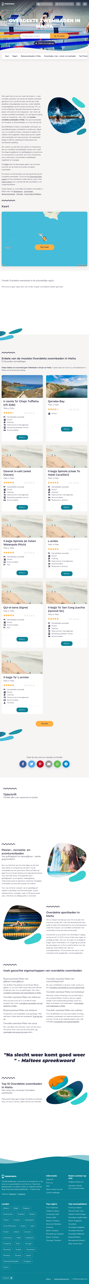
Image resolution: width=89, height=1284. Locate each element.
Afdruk (48, 1279)
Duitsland (21, 1214)
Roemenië (7, 1249)
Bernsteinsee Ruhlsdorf (76, 1240)
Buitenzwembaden (8, 194)
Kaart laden (44, 247)
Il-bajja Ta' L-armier (16, 677)
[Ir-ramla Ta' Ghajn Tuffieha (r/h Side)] (22, 386)
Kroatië (6, 1232)
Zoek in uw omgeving (46, 43)
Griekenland (29, 1220)
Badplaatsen (18, 191)
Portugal (28, 1244)
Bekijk (21, 437)
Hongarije (27, 1261)
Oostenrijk (7, 1244)
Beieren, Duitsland (52, 1221)
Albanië (6, 1208)
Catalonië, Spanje (52, 1211)
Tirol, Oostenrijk (52, 1208)
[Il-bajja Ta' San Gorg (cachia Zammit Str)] (66, 592)
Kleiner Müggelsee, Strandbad (75, 1222)
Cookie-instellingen (53, 1193)
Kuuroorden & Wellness (32, 194)
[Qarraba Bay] (66, 386)
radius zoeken (7, 182)
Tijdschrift (49, 1179)
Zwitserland (30, 1249)
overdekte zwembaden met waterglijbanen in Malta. (22, 993)
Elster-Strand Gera (75, 1244)
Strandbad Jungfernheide (77, 1217)
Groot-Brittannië (9, 1226)
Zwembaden (28, 191)
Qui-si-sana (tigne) (15, 607)
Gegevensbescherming (61, 1279)
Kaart (7, 56)
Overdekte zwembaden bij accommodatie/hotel (66, 988)
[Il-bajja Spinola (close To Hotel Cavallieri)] (66, 456)
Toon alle (44, 724)
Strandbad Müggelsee (76, 1227)
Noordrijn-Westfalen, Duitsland (53, 1225)
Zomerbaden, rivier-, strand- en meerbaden (60, 56)
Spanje (28, 1255)
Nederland (29, 1238)
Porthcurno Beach (75, 1208)
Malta (44, 15)
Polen (18, 1244)
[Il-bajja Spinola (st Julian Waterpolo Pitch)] (22, 526)
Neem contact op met (54, 1189)
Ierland (23, 1226)
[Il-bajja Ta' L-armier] (22, 662)
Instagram (21, 1194)
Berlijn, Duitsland (52, 1231)
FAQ (48, 1186)
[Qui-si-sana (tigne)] (22, 592)
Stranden (19, 194)
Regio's (15, 56)
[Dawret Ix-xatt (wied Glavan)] (22, 456)
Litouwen (27, 1232)
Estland (32, 1214)
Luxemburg (7, 1238)
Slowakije (6, 1255)
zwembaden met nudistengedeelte (66, 1022)
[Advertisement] (44, 77)
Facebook (12, 1194)
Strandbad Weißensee (76, 1234)
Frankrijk (16, 1220)
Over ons (49, 1183)
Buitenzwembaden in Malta (31, 56)
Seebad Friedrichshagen (77, 1214)
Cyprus (5, 1267)
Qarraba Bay (56, 401)
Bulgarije (26, 1208)
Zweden (18, 1249)
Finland (5, 1220)
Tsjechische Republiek (11, 1261)
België (16, 1208)
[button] (44, 4)
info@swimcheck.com (76, 1182)
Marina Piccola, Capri (76, 1211)
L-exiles (53, 541)
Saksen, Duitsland (52, 1237)
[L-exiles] (66, 526)
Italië (32, 1226)
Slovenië (18, 1255)
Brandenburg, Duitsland (54, 1234)
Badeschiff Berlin (74, 1237)
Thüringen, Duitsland (53, 1240)
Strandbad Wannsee (75, 1231)
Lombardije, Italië (52, 1214)
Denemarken (8, 1214)
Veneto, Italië (51, 1217)
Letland (16, 1232)
